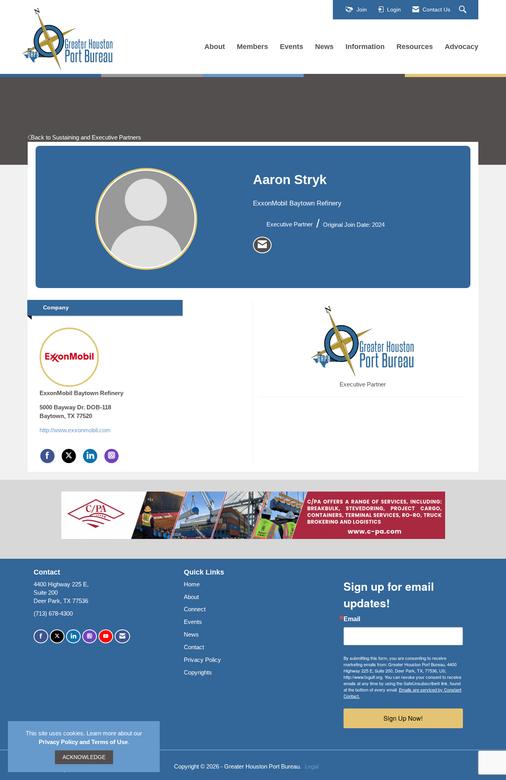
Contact (194, 647)
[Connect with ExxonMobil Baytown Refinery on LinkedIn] (90, 456)
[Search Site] (463, 10)
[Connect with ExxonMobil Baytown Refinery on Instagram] (111, 456)
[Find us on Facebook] (41, 636)
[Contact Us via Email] (122, 636)
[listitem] (262, 245)
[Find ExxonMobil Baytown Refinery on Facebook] (47, 456)
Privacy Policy (202, 659)
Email (352, 619)
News (324, 47)
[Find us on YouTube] (105, 636)
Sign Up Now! (403, 718)
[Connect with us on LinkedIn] (73, 636)
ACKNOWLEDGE (84, 757)
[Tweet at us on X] (57, 636)
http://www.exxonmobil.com (75, 430)
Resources (414, 47)
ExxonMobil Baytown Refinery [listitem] (81, 393)
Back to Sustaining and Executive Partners (86, 137)
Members (252, 47)
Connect (195, 609)
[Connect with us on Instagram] (89, 636)
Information (365, 47)
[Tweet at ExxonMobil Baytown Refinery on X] (69, 456)
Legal (312, 766)
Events (291, 47)
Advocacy (461, 47)
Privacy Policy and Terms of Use (83, 742)
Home (192, 584)
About (214, 47)
